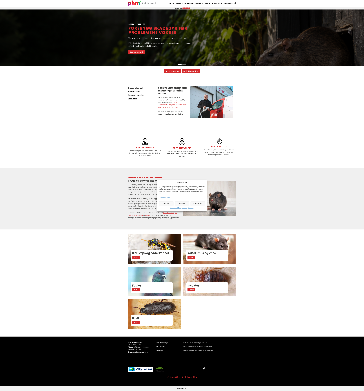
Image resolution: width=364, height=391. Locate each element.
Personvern (190, 208)
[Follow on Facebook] (204, 369)
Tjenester (178, 3)
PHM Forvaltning (137, 215)
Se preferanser (197, 203)
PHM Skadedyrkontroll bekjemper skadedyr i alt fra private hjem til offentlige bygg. (172, 104)
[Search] (235, 3)
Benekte (182, 203)
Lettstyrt (148, 215)
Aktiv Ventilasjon (168, 213)
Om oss (171, 3)
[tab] (141, 88)
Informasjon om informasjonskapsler (178, 208)
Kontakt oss (227, 3)
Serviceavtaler (189, 3)
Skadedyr (198, 3)
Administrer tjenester (165, 198)
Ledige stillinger (217, 3)
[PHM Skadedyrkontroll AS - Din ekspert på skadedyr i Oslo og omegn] (142, 3)
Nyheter (207, 3)
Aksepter (166, 203)
